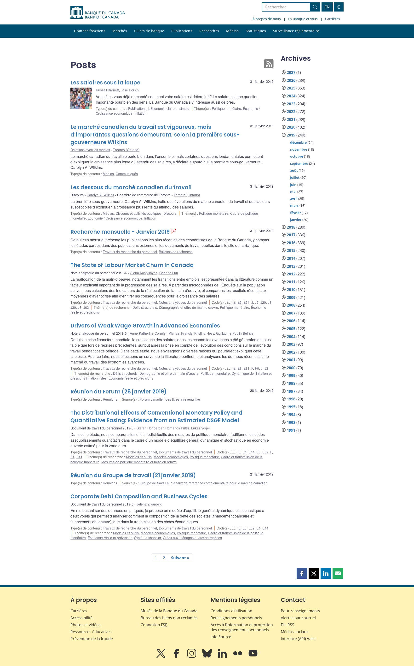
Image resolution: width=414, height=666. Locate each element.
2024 (291, 96)
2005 (291, 328)
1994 (291, 414)
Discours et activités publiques (138, 213)
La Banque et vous (303, 19)
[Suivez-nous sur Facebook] (176, 656)
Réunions (110, 399)
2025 (291, 88)
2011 (291, 282)
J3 (269, 302)
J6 (79, 307)
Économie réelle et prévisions (131, 378)
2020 (291, 127)
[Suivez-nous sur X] (161, 656)
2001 (291, 360)
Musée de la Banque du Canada (169, 610)
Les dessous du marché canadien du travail (131, 187)
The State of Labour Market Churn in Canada (132, 265)
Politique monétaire (226, 108)
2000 (291, 367)
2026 (291, 80)
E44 (251, 452)
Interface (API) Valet (298, 638)
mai (293, 191)
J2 (257, 302)
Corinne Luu (168, 272)
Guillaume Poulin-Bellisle (234, 333)
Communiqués (127, 173)
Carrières (332, 19)
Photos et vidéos (85, 624)
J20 (263, 302)
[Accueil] (97, 12)
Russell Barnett (107, 90)
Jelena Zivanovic (149, 504)
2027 (291, 72)
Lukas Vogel (200, 428)
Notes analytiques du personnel (183, 302)
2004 (291, 336)
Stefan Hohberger (150, 428)
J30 (73, 307)
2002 (291, 352)
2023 (291, 104)
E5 (258, 452)
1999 (291, 375)
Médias (232, 31)
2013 (291, 266)
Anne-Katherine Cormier (148, 333)
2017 (291, 235)
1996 (291, 399)
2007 (291, 313)
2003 (291, 344)
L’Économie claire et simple (168, 108)
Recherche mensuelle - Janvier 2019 (120, 232)
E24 (246, 302)
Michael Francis (180, 333)
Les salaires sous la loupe (105, 82)
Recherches (209, 31)
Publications (181, 31)
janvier (295, 219)
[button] (302, 573)
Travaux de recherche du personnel (130, 251)
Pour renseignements (300, 610)
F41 (79, 456)
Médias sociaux (294, 631)
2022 (291, 111)
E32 (251, 528)
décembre (298, 142)
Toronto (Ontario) (126, 149)
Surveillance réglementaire (296, 31)
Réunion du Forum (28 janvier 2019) (118, 391)
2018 (291, 227)
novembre (298, 149)
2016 (291, 242)
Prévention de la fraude (91, 638)
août (294, 170)
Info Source (221, 636)
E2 (239, 302)
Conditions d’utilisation (231, 610)
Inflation (140, 113)
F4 (72, 456)
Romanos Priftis (177, 428)
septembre (299, 163)
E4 (244, 452)
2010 (291, 289)
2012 (291, 274)
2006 (291, 320)
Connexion (154, 624)
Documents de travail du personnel (185, 452)
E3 (239, 368)
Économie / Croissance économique (115, 218)
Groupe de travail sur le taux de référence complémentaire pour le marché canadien (203, 483)
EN (327, 7)
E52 (265, 452)
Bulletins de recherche (176, 251)
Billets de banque (149, 31)
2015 (291, 250)
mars (294, 205)
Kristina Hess (204, 333)
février (295, 212)
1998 (291, 383)
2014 (291, 258)
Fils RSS (287, 624)
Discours (170, 213)
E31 (246, 368)
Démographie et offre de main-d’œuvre (188, 307)
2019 (291, 135)
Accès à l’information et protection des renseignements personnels (242, 627)
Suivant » (180, 557)
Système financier (147, 537)
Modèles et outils (139, 456)
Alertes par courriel (298, 617)
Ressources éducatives (91, 631)
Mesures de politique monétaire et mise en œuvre (139, 461)
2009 (291, 297)
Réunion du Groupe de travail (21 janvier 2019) (133, 475)
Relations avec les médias (90, 149)
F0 (257, 368)
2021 (291, 119)
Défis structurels (144, 307)
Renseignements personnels (236, 617)
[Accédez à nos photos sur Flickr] (238, 656)
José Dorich (130, 90)
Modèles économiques (171, 456)
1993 (291, 422)
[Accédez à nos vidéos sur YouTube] (253, 656)
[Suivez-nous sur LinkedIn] (222, 656)
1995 (291, 407)
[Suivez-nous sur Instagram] (192, 656)
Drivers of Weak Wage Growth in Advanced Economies (145, 325)
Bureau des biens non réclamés (169, 617)
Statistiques (256, 31)
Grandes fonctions (89, 31)
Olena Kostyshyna (143, 272)
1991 (291, 430)
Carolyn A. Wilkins (100, 194)
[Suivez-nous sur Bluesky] (207, 656)
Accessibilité (81, 617)
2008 (291, 305)
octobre (296, 156)
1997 (291, 391)
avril (293, 198)
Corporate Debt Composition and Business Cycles (138, 496)
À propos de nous (267, 19)
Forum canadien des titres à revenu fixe (170, 399)
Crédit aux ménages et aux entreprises (192, 537)
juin (293, 184)
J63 (86, 307)
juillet (294, 177)
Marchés (119, 31)
